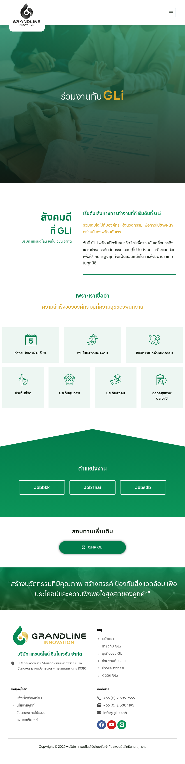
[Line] (121, 724)
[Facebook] (101, 724)
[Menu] (171, 12)
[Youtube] (111, 724)
